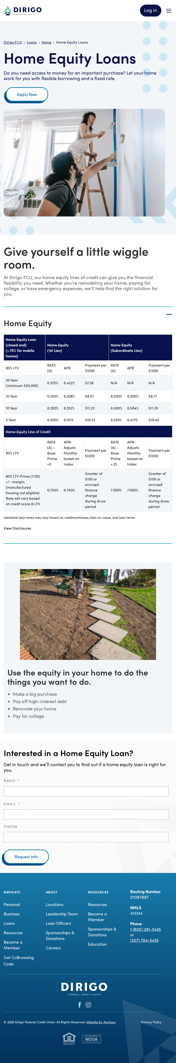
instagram (88, 1005)
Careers (53, 948)
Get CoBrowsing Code (19, 961)
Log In (150, 10)
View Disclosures (17, 528)
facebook (80, 1005)
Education (97, 944)
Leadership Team (62, 914)
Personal (12, 904)
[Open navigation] (168, 11)
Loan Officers (58, 923)
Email (12, 803)
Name (11, 780)
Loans (9, 923)
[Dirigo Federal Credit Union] (23, 10)
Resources (13, 932)
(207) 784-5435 (144, 940)
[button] (88, 306)
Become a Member (13, 945)
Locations (54, 904)
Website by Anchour (101, 1022)
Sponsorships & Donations (60, 935)
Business (11, 914)
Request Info (26, 856)
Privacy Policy (151, 1022)
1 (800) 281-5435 (145, 929)
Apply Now (27, 94)
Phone (11, 826)
